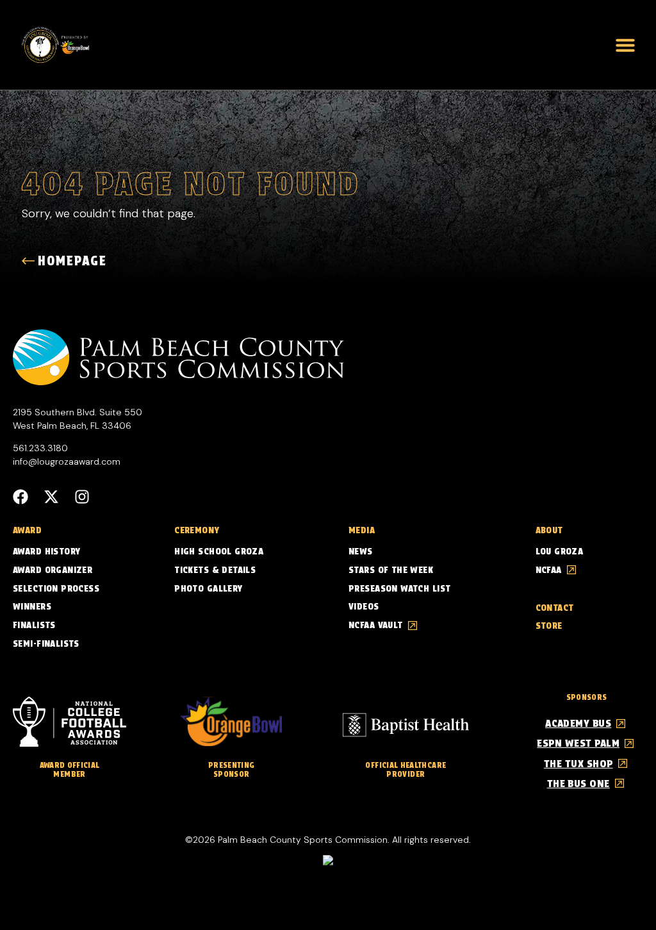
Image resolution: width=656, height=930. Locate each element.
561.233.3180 (40, 448)
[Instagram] (82, 496)
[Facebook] (20, 496)
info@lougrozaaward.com (66, 461)
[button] (625, 44)
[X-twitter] (51, 496)
